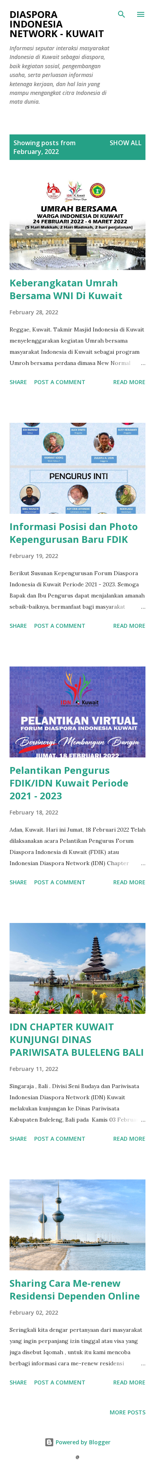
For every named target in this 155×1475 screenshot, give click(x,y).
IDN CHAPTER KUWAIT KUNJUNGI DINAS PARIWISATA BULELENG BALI (77, 1039)
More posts (127, 1412)
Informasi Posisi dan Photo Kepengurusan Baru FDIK (74, 533)
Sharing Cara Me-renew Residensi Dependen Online (75, 1289)
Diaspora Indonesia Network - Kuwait (57, 24)
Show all (125, 142)
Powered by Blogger (82, 1442)
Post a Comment (59, 382)
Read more (129, 382)
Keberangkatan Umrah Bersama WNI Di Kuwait (66, 289)
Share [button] (18, 382)
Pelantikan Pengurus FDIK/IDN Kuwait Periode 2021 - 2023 (69, 782)
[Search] (121, 14)
